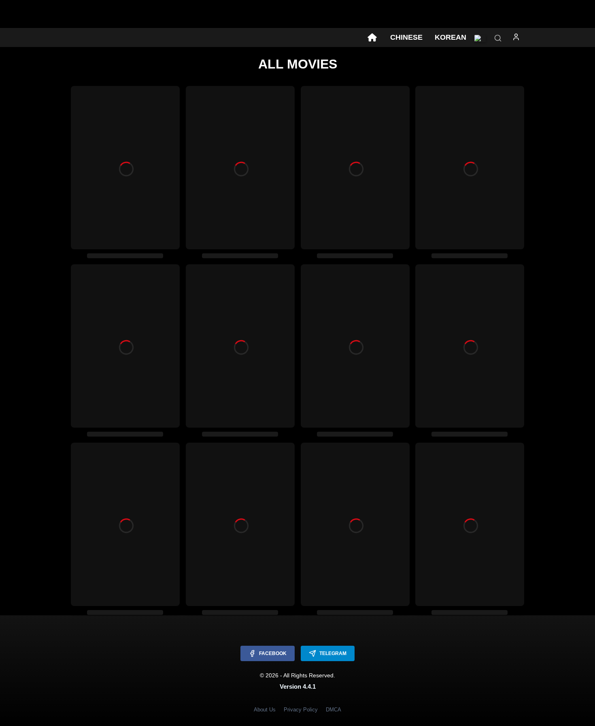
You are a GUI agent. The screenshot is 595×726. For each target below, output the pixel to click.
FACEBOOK (273, 653)
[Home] (372, 38)
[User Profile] (516, 38)
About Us (265, 710)
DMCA (333, 710)
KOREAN (450, 37)
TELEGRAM (332, 653)
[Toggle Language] (480, 38)
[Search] (498, 38)
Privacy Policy (301, 710)
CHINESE (406, 37)
